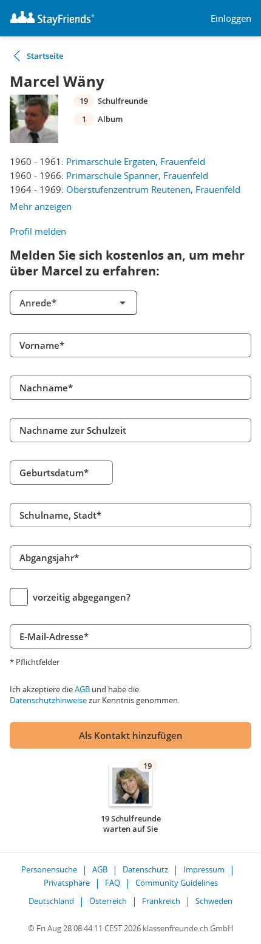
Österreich (108, 900)
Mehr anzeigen (41, 206)
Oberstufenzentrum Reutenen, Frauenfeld (153, 189)
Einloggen (231, 18)
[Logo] (52, 18)
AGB (82, 689)
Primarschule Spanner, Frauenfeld (137, 175)
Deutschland (51, 900)
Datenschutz (145, 869)
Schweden (213, 900)
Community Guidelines (176, 882)
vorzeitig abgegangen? (81, 597)
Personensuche (49, 869)
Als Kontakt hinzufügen (131, 735)
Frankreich (161, 900)
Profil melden (38, 231)
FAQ (112, 882)
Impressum (204, 869)
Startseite (45, 55)
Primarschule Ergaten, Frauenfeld (135, 161)
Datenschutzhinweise (48, 700)
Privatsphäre (67, 882)
